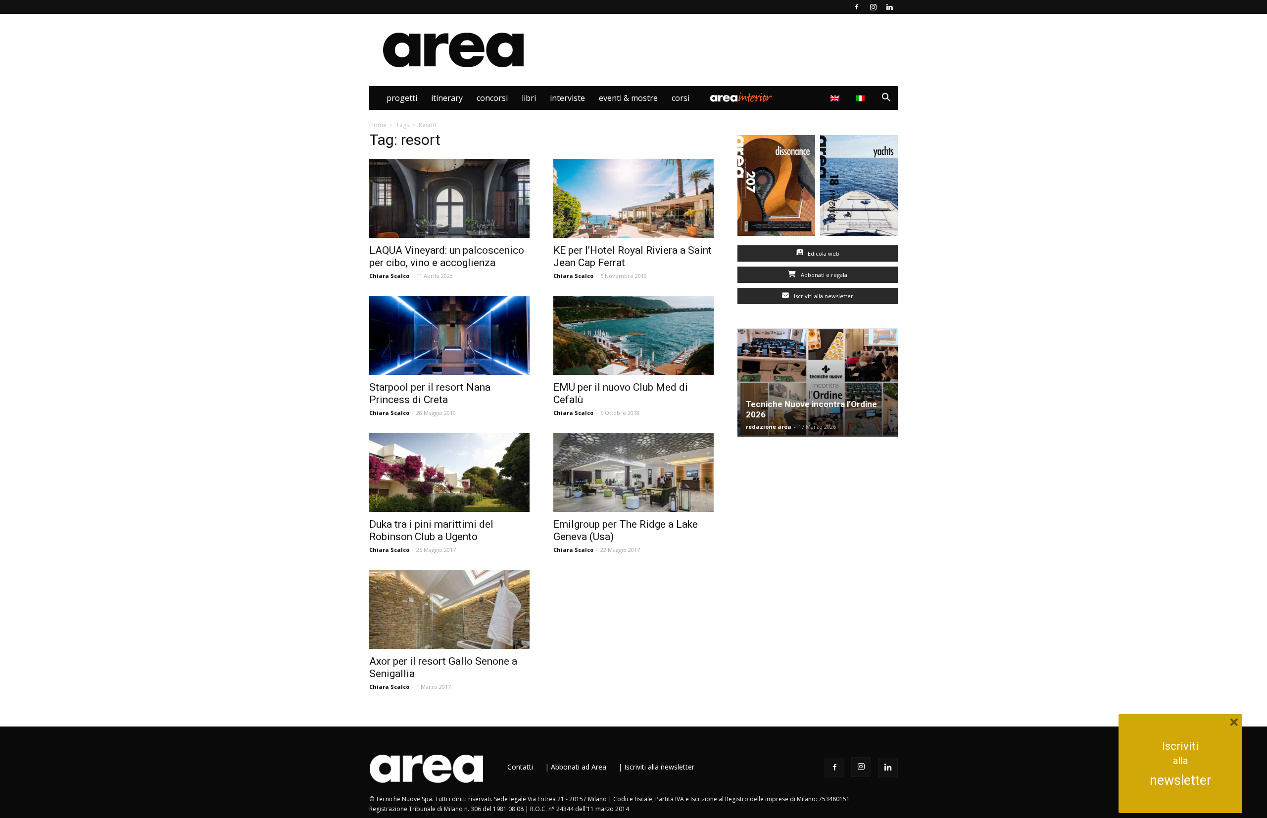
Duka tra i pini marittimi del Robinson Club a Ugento (431, 530)
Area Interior (741, 98)
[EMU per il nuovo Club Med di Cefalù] (633, 335)
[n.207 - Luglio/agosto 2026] (776, 187)
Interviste (567, 97)
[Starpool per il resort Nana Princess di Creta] (449, 335)
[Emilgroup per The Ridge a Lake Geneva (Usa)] (633, 472)
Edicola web (822, 253)
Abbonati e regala (823, 274)
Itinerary (447, 97)
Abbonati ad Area (578, 767)
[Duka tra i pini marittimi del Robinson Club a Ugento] (449, 472)
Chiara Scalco (389, 275)
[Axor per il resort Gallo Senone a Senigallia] (449, 609)
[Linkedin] (889, 7)
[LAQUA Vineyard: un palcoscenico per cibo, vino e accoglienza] (449, 198)
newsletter (1181, 780)
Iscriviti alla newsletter (822, 296)
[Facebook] (856, 7)
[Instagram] (873, 7)
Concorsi (492, 97)
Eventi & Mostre (628, 97)
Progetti (402, 97)
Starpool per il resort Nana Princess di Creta (429, 393)
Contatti (520, 767)
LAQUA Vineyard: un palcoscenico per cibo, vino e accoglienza (446, 256)
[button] (886, 98)
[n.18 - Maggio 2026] (859, 187)
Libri (529, 97)
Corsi (680, 97)
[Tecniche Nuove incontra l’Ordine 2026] (817, 382)
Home (378, 125)
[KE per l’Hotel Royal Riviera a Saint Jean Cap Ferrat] (633, 198)
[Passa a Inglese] (836, 98)
